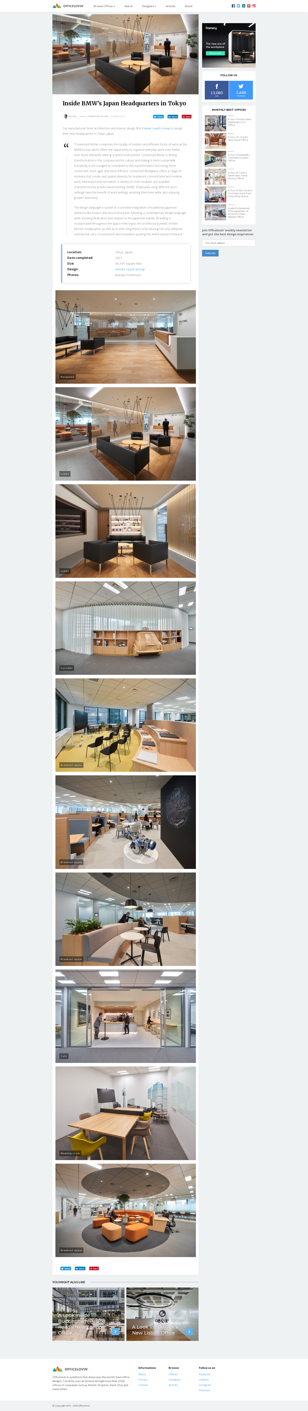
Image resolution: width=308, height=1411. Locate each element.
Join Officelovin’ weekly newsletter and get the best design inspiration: (228, 232)
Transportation (97, 116)
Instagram (205, 1385)
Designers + (149, 6)
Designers (175, 1379)
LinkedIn (204, 1379)
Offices (173, 1374)
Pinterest (204, 1390)
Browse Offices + (104, 6)
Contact (143, 1385)
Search (128, 6)
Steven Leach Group (156, 128)
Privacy (143, 1379)
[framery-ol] (229, 45)
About (188, 6)
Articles (170, 6)
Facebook (205, 1374)
